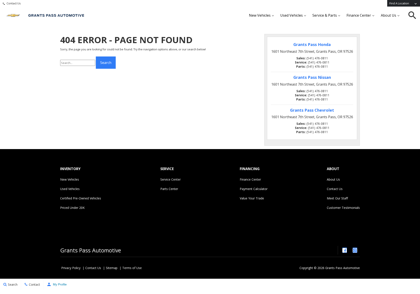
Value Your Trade (252, 198)
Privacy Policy (70, 268)
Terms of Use (132, 268)
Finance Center (358, 15)
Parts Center (169, 189)
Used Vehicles (291, 15)
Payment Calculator (254, 189)
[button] (412, 15)
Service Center (170, 179)
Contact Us (14, 3)
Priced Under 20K (72, 208)
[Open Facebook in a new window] (344, 250)
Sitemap (111, 268)
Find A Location (399, 3)
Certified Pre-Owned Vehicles (80, 198)
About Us (388, 15)
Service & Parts (324, 15)
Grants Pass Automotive (90, 250)
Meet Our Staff (337, 198)
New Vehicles (260, 15)
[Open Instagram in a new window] (354, 250)
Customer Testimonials (343, 208)
